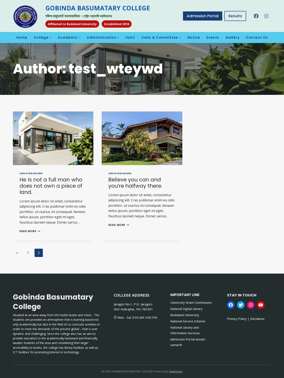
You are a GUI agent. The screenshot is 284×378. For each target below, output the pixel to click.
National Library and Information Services (185, 330)
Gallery (233, 37)
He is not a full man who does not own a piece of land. (51, 186)
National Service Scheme (187, 321)
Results (235, 15)
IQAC (130, 37)
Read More (30, 231)
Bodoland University (184, 315)
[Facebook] (256, 16)
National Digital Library (186, 309)
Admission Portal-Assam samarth (187, 342)
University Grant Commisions (191, 302)
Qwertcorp (175, 371)
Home (21, 37)
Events (212, 37)
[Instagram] (266, 16)
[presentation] (53, 138)
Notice (194, 37)
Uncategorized (31, 173)
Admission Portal (203, 15)
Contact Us (257, 37)
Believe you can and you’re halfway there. (135, 183)
